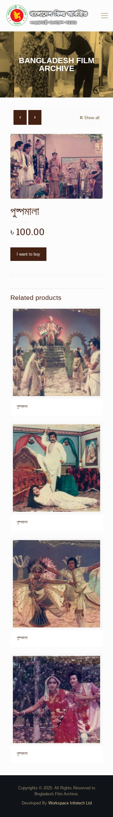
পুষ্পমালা (22, 406)
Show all (92, 117)
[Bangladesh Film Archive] (56, 15)
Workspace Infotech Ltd (70, 803)
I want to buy (28, 254)
